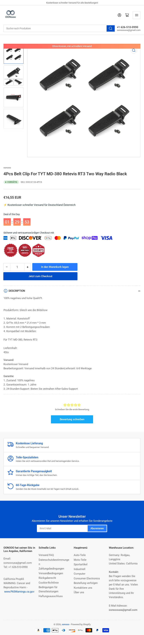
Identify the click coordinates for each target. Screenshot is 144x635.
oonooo (7, 167)
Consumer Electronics (87, 578)
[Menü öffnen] (136, 15)
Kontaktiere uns (83, 587)
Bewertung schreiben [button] (72, 419)
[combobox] (59, 28)
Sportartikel (80, 564)
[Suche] (110, 28)
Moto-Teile (80, 559)
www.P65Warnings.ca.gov (19, 591)
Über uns (79, 592)
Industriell (79, 569)
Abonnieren (97, 528)
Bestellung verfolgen (86, 583)
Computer (79, 573)
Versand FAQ (46, 555)
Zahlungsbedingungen (51, 568)
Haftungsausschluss (51, 596)
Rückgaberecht (47, 578)
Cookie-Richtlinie (49, 582)
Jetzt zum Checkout (40, 276)
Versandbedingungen (51, 573)
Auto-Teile (80, 555)
